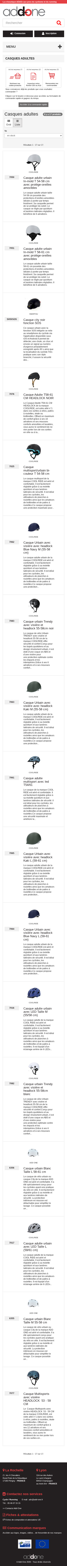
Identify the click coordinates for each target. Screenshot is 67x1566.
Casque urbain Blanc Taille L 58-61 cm (37, 1170)
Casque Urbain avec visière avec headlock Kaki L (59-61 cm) (38, 857)
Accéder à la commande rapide (33, 104)
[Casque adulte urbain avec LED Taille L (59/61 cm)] (33, 1228)
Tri (5, 131)
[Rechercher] (59, 23)
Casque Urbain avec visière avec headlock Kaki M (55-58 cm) (38, 706)
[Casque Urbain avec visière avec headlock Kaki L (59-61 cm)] (33, 838)
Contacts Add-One (13, 1508)
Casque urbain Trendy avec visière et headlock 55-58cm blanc (38, 1089)
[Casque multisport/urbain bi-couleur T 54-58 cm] (33, 451)
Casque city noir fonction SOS (34, 321)
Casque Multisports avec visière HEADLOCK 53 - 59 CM (37, 1399)
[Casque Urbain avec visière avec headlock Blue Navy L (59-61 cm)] (33, 914)
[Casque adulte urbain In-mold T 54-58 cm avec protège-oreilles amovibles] (33, 162)
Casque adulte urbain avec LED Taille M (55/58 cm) (37, 1012)
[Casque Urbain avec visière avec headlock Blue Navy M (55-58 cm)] (33, 527)
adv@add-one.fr (36, 1499)
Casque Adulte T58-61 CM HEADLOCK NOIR (38, 396)
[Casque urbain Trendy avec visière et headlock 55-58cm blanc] (33, 1068)
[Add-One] (33, 11)
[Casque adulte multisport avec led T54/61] (33, 763)
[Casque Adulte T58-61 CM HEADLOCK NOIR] (33, 379)
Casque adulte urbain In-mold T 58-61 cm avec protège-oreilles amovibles (37, 253)
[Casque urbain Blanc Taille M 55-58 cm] (33, 1303)
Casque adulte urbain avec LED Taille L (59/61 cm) (37, 1247)
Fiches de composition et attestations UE (23, 1520)
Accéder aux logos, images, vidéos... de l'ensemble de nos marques (32, 1533)
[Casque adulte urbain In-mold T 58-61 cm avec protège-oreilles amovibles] (33, 233)
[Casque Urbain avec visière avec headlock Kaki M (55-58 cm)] (33, 687)
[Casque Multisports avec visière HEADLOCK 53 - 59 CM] (33, 1378)
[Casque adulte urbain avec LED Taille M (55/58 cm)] (33, 993)
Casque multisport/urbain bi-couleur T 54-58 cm (36, 470)
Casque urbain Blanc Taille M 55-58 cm (37, 1320)
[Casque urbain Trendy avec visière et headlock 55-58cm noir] (33, 606)
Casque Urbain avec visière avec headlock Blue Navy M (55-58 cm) (38, 547)
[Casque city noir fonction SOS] (33, 304)
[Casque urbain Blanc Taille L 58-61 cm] (33, 1153)
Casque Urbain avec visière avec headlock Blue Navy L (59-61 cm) (38, 934)
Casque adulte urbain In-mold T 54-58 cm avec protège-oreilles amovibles (37, 183)
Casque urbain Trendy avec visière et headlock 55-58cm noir (38, 625)
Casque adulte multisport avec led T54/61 (36, 782)
